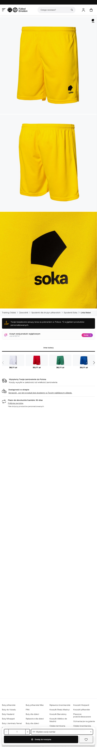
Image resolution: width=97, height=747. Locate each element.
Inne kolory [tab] (48, 347)
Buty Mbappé (8, 718)
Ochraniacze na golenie (84, 721)
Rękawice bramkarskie (60, 705)
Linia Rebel (86, 312)
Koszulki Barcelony (58, 714)
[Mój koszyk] (91, 10)
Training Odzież (9, 312)
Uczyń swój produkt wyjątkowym (24, 334)
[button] (48, 391)
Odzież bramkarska (82, 726)
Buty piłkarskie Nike (35, 705)
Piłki (27, 709)
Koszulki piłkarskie (81, 709)
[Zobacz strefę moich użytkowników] (83, 10)
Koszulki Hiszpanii (81, 705)
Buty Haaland (8, 714)
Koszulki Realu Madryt (60, 709)
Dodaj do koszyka (42, 739)
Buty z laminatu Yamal (12, 723)
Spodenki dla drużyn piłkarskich (45, 312)
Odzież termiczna (57, 726)
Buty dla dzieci (32, 714)
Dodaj (86, 335)
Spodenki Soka (70, 312)
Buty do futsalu (9, 709)
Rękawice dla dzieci (35, 718)
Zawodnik (23, 312)
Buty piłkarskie (8, 705)
